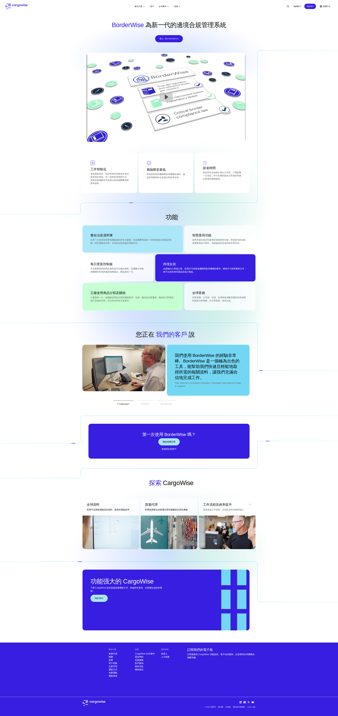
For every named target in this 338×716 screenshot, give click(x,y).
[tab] (123, 403)
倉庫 (111, 660)
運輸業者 (113, 676)
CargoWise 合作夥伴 (145, 654)
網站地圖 (220, 707)
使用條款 (228, 707)
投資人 (164, 654)
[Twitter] (249, 702)
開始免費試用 (169, 442)
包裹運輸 (113, 673)
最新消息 (139, 666)
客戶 (152, 6)
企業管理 (113, 666)
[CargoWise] (16, 6)
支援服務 (139, 660)
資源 (176, 6)
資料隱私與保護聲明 (239, 707)
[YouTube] (253, 702)
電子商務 (113, 663)
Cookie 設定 (251, 707)
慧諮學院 (139, 657)
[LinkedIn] (241, 702)
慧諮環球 (165, 649)
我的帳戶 (297, 6)
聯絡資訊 (139, 669)
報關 (111, 657)
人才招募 (165, 657)
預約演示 (99, 598)
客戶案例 (139, 663)
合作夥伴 (162, 6)
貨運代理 (113, 654)
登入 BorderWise (169, 38)
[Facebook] (245, 702)
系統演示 (310, 6)
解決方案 (138, 6)
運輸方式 (113, 669)
